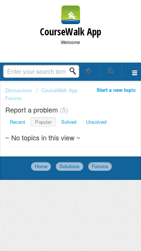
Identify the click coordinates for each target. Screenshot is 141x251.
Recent (17, 121)
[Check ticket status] (111, 70)
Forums (100, 166)
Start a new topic (116, 89)
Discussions (18, 90)
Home (41, 166)
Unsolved (96, 121)
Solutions (69, 166)
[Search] (74, 71)
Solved (68, 121)
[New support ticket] (89, 70)
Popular (43, 121)
